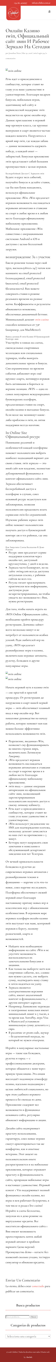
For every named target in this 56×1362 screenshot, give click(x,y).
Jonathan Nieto (15, 53)
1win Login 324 (39, 53)
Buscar (33, 1317)
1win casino (42, 319)
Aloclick (29, 1357)
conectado (38, 1286)
